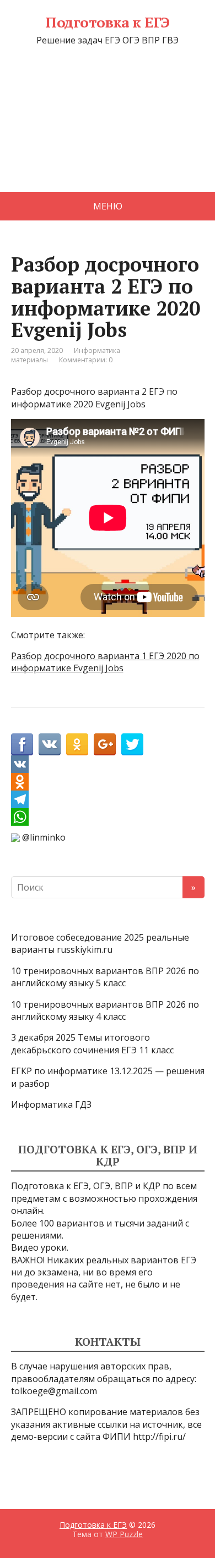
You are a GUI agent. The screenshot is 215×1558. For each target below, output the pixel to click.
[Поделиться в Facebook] (22, 744)
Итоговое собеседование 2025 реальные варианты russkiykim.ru (100, 943)
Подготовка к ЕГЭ (107, 22)
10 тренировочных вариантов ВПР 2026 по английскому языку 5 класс (105, 977)
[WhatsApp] (108, 817)
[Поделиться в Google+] (105, 744)
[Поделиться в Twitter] (132, 744)
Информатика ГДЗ (51, 1104)
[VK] (108, 764)
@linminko (44, 837)
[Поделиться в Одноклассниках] (77, 744)
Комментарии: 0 (85, 359)
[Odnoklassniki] (108, 782)
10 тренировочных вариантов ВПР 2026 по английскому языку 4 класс (105, 1010)
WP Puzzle (124, 1534)
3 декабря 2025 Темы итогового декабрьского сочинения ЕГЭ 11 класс (92, 1043)
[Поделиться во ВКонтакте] (50, 744)
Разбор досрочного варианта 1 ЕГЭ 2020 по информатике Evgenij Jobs (105, 662)
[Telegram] (108, 799)
